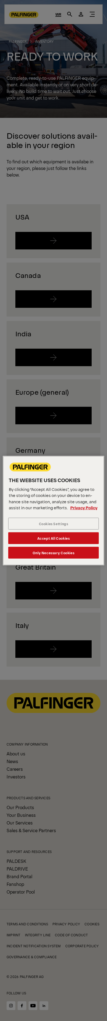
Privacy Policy (83, 507)
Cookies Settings (53, 523)
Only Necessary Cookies (53, 552)
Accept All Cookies (53, 538)
